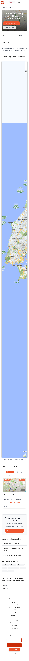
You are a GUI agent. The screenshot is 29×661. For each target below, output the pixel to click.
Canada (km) (14, 615)
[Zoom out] (26, 65)
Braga (13, 564)
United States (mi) (14, 612)
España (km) (14, 625)
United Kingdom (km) (14, 607)
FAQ (14, 656)
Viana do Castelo (13, 568)
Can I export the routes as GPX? (13, 555)
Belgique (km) (14, 604)
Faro (4, 568)
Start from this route (15, 502)
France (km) (14, 602)
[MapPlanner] (2, 2)
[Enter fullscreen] (26, 69)
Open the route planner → (14, 531)
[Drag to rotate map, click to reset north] (26, 67)
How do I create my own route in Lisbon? (13, 549)
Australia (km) (14, 630)
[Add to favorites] (24, 482)
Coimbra (21, 564)
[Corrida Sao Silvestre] (14, 493)
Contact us (14, 658)
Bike (11, 475)
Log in (14, 640)
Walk (19, 475)
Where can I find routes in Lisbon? (13, 543)
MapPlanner (25, 455)
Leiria (23, 568)
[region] (14, 259)
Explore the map (9, 27)
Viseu (5, 571)
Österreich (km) (14, 623)
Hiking (20, 472)
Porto (11, 571)
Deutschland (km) (14, 620)
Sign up (14, 645)
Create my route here (11, 23)
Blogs (14, 653)
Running (11, 472)
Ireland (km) (14, 610)
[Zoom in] (26, 62)
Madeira (6, 564)
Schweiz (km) (14, 628)
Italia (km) (14, 617)
